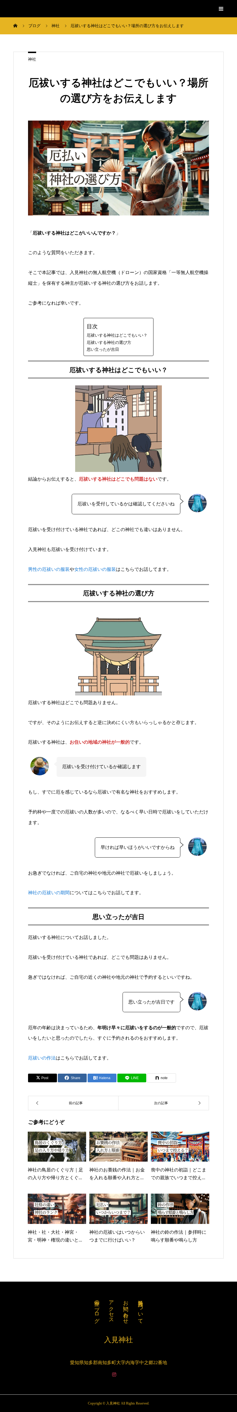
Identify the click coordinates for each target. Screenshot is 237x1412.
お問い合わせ (126, 1309)
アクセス (111, 1309)
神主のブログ (97, 1308)
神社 (32, 59)
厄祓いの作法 (42, 1057)
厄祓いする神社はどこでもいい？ (117, 335)
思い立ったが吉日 (103, 349)
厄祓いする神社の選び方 (109, 342)
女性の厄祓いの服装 (95, 569)
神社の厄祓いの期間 (49, 892)
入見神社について (140, 1309)
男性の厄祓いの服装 (49, 569)
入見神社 (27, 9)
